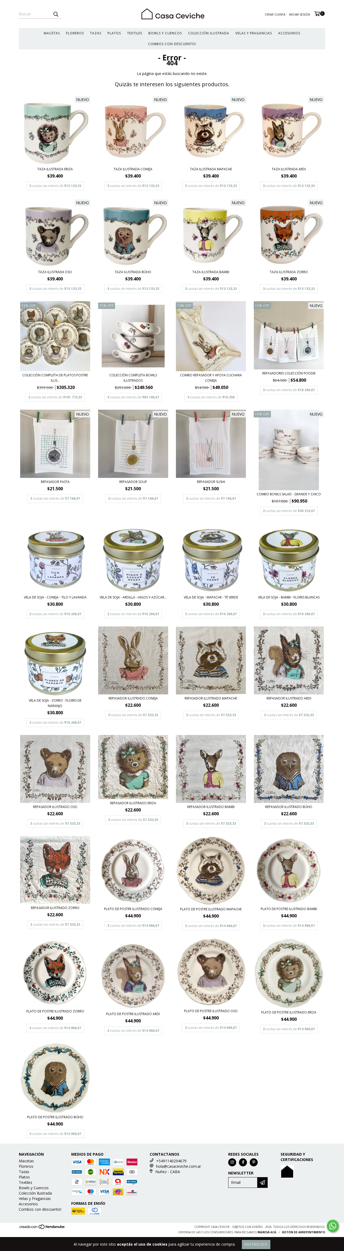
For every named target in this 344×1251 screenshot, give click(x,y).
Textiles (134, 33)
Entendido (256, 1244)
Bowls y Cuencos (165, 33)
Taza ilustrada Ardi (289, 169)
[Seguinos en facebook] (243, 1162)
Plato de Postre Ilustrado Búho (55, 1117)
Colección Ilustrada (208, 33)
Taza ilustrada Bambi (210, 272)
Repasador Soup (133, 482)
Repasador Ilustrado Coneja (133, 698)
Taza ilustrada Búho (133, 272)
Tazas (95, 33)
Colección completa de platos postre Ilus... (55, 378)
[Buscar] (55, 14)
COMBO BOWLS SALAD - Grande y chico (289, 494)
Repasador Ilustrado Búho (288, 807)
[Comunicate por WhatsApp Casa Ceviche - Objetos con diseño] (333, 1226)
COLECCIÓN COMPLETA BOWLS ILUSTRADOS (133, 378)
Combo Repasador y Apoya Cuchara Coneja (211, 378)
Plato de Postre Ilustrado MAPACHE (211, 909)
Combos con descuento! (172, 44)
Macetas (52, 33)
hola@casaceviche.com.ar (178, 1166)
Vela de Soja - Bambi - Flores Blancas (289, 597)
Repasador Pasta (55, 482)
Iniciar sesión (299, 14)
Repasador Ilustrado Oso (55, 807)
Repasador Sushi (211, 482)
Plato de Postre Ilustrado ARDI (133, 1014)
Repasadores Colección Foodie (289, 373)
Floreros (75, 33)
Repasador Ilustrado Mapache (211, 698)
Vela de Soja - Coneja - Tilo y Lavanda (55, 597)
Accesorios (289, 33)
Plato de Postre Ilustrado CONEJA (133, 909)
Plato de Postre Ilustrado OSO (211, 1011)
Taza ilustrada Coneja (133, 169)
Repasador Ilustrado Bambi (211, 807)
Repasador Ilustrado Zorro (55, 908)
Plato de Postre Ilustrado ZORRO (55, 1011)
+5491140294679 (171, 1160)
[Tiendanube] (42, 1228)
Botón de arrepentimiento (303, 1232)
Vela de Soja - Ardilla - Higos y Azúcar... (133, 597)
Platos (114, 33)
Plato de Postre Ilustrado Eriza (288, 1012)
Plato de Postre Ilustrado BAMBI (289, 909)
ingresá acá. (267, 1232)
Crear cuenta (275, 14)
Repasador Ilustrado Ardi (289, 698)
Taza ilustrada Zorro (289, 272)
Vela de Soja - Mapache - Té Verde (211, 597)
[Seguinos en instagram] (232, 1162)
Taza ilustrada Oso (55, 272)
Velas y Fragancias (253, 33)
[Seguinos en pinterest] (254, 1162)
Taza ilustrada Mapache (211, 169)
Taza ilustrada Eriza (55, 169)
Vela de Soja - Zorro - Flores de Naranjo (55, 703)
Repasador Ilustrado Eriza (133, 803)
